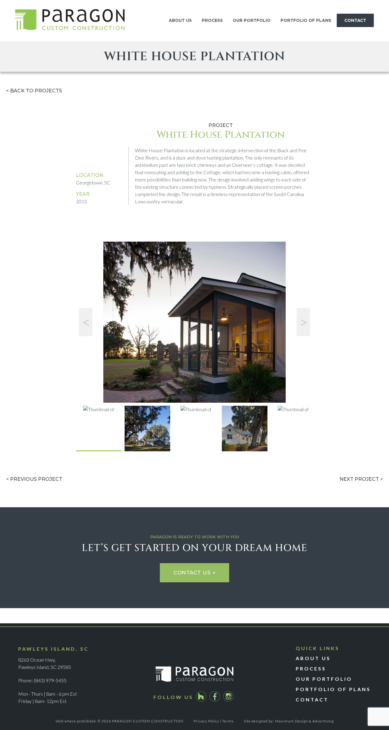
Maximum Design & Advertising (304, 721)
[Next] (303, 322)
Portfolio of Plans (333, 689)
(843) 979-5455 (50, 680)
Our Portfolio (324, 679)
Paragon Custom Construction (70, 20)
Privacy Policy (206, 721)
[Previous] (85, 322)
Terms (228, 721)
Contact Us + (194, 573)
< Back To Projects (34, 91)
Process (311, 668)
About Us (313, 658)
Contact (312, 699)
